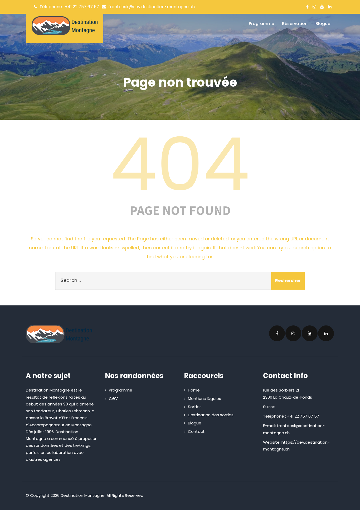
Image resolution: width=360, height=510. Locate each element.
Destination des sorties (210, 415)
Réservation (295, 24)
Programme (261, 24)
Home (194, 390)
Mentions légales (204, 398)
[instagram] (314, 6)
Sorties (195, 406)
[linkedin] (330, 6)
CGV (113, 398)
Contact (196, 431)
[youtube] (322, 6)
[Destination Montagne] (65, 25)
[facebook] (307, 6)
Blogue (322, 24)
